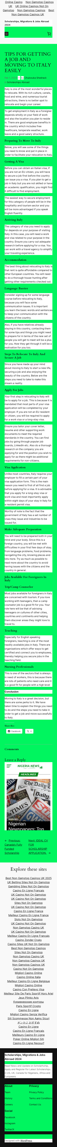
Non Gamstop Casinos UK (28, 960)
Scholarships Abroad (18, 82)
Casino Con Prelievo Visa (28, 989)
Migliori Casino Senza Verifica (28, 1014)
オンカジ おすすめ (28, 1022)
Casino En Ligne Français (28, 1030)
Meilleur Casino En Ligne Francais (28, 935)
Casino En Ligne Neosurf (28, 1043)
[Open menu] (6, 34)
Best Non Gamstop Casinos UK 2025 (29, 878)
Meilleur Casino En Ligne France (28, 915)
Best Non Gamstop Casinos (28, 948)
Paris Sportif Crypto (28, 1006)
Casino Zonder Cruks (28, 940)
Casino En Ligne (29, 1010)
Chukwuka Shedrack (36, 77)
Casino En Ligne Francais (28, 890)
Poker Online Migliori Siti (28, 1039)
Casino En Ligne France (28, 911)
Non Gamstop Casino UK (28, 927)
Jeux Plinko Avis (28, 997)
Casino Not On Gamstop (28, 968)
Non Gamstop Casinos (31, 10)
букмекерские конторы (28, 1001)
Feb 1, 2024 (11, 77)
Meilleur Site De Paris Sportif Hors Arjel (28, 993)
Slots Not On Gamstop (28, 919)
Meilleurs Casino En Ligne (28, 1035)
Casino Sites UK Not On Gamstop (29, 944)
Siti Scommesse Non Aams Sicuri (28, 1018)
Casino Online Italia (29, 977)
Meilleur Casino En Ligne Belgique (28, 981)
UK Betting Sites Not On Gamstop (28, 882)
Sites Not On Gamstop (28, 902)
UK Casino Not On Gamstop (28, 894)
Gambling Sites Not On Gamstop (28, 886)
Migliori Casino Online (28, 973)
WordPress (26, 1140)
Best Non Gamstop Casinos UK (33, 12)
